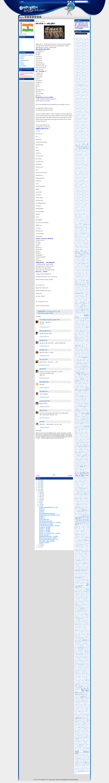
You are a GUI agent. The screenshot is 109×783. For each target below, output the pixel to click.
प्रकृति (78, 478)
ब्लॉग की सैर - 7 (42, 512)
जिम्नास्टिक (79, 383)
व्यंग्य (80, 679)
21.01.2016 (87, 152)
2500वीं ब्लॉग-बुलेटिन (82, 180)
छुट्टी (77, 367)
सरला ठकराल (83, 715)
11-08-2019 (87, 89)
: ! (43, 49)
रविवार (88, 583)
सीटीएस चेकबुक (83, 724)
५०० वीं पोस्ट (86, 211)
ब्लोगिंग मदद (84, 527)
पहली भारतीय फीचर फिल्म (78, 459)
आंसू (75, 257)
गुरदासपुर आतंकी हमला (81, 340)
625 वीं (85, 214)
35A (84, 208)
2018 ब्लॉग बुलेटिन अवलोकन (85, 145)
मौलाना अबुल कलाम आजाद (79, 574)
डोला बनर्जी (82, 409)
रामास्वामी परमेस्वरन (84, 598)
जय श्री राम (87, 377)
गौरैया (83, 353)
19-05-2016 (77, 134)
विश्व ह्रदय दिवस (77, 673)
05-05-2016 (87, 56)
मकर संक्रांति (84, 541)
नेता (75, 446)
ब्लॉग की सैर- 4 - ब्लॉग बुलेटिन (44, 528)
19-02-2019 (80, 132)
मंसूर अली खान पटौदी (78, 541)
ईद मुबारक (78, 276)
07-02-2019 (81, 65)
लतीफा (76, 617)
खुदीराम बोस (76, 330)
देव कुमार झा (22, 56)
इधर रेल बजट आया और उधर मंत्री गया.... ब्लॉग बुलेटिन (49, 525)
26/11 (76, 185)
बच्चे (85, 494)
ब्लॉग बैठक (81, 524)
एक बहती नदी (41, 510)
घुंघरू (79, 354)
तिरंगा (80, 412)
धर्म (78, 435)
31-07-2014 (77, 207)
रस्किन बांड (84, 587)
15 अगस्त (76, 112)
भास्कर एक (82, 537)
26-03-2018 (80, 181)
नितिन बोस (87, 442)
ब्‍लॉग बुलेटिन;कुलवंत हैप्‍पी (82, 521)
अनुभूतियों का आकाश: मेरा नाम (42, 128)
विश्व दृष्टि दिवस (81, 653)
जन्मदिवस (85, 374)
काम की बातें (77, 309)
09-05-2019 (84, 75)
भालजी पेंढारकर (77, 537)
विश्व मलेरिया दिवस (83, 661)
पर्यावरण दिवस (87, 456)
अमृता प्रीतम (80, 243)
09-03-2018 (78, 75)
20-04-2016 (83, 138)
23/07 (80, 165)
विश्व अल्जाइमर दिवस (86, 641)
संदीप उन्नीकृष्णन (80, 705)
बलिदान (81, 498)
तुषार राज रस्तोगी (85, 413)
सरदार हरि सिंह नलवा (86, 714)
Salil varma (80, 771)
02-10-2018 (78, 46)
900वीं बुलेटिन (83, 220)
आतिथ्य (88, 263)
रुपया (88, 611)
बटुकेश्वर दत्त (86, 495)
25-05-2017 (77, 175)
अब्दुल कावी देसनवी (78, 241)
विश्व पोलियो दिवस (85, 657)
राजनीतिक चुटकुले (79, 591)
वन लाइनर (77, 627)
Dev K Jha (42, 359)
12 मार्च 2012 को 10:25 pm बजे (44, 355)
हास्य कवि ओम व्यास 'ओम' (84, 755)
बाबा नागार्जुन (78, 501)
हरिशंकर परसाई (84, 750)
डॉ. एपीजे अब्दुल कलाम (79, 403)
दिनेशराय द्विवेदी (42, 382)
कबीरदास (79, 297)
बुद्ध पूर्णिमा (76, 508)
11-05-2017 (78, 88)
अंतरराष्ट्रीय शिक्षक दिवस (83, 226)
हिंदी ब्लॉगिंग (82, 759)
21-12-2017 (81, 152)
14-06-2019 (83, 108)
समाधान (83, 711)
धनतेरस (76, 433)
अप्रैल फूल (83, 240)
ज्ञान (88, 386)
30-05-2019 (84, 201)
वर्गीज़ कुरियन (85, 628)
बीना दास (86, 507)
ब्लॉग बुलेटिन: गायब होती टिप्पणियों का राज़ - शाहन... (48, 507)
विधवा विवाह (82, 637)
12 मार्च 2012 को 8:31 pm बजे (44, 326)
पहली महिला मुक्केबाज (86, 459)
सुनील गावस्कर (80, 728)
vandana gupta (43, 401)
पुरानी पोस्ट (70, 475)
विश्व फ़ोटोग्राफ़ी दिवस (81, 660)
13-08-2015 (86, 101)
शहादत (82, 683)
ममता (86, 547)
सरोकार (87, 715)
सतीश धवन (77, 708)
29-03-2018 (87, 197)
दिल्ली (83, 420)
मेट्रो (83, 566)
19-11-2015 (81, 135)
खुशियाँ (78, 331)
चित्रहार (84, 360)
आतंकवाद (83, 263)
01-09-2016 (78, 40)
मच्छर (77, 543)
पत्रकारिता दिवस (86, 453)
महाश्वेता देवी (76, 554)
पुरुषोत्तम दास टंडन (79, 468)
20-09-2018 (83, 141)
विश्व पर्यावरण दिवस (79, 654)
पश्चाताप (77, 458)
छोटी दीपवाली (84, 367)
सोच (86, 735)
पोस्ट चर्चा (76, 472)
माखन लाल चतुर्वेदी (83, 557)
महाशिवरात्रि (85, 553)
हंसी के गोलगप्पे (84, 747)
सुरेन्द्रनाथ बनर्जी (83, 731)
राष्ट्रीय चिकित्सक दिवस (81, 601)
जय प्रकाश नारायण (81, 377)
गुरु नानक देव (83, 343)
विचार (79, 634)
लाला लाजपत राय (86, 618)
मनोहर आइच (82, 546)
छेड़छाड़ (80, 367)
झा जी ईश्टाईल (79, 390)
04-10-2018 (87, 53)
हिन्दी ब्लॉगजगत (81, 762)
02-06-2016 (84, 43)
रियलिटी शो (86, 610)
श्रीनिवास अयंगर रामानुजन (78, 701)
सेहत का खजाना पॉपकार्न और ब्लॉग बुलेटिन (47, 513)
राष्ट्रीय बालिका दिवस (84, 604)
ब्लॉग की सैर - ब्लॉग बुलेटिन (44, 534)
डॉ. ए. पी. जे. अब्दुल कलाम (85, 402)
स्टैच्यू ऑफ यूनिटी (82, 740)
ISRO (88, 768)
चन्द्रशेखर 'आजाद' (80, 356)
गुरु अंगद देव (77, 341)
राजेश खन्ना (77, 594)
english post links (84, 766)
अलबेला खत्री (77, 249)
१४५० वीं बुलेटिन (85, 111)
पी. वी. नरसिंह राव (80, 465)
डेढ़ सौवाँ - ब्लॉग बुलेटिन (83, 399)
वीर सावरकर (78, 676)
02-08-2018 (81, 45)
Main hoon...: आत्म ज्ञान (41, 271)
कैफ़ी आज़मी (83, 324)
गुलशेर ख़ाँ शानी (82, 347)
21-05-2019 (84, 151)
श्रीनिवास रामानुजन (86, 701)
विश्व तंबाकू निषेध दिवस (79, 650)
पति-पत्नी (79, 453)
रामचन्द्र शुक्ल (82, 595)
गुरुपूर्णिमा (86, 344)
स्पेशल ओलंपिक (85, 741)
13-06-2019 (80, 101)
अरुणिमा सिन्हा (77, 246)
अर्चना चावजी (87, 246)
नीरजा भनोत (85, 445)
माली (87, 560)
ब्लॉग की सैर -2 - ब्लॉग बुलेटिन (44, 531)
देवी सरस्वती (78, 429)
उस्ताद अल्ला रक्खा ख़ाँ (81, 279)
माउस (87, 556)
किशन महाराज (84, 312)
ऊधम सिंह (82, 280)
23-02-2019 (80, 161)
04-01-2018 (87, 50)
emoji (77, 766)
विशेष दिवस (79, 640)
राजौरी (81, 594)
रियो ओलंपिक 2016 (78, 611)
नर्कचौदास (81, 439)
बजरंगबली (81, 495)
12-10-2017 (81, 96)
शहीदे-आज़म (81, 686)
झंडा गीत (77, 387)
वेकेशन (86, 676)
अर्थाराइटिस (86, 247)
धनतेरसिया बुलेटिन (81, 433)
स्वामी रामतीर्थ (87, 744)
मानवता (83, 559)
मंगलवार (85, 540)
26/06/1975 (81, 184)
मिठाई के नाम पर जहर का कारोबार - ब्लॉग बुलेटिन (48, 538)
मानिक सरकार (83, 560)
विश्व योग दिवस (82, 663)
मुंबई (88, 563)
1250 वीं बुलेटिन (85, 98)
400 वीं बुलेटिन (77, 210)
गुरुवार (76, 346)
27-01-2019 (87, 185)
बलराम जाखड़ (85, 497)
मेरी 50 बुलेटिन (78, 569)
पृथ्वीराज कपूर (81, 469)
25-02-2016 (80, 174)
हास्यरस (85, 756)
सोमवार (86, 737)
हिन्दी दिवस (76, 762)
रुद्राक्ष (85, 611)
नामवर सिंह (77, 442)
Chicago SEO (52, 779)
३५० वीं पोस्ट (80, 208)
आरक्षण (76, 269)
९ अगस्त (77, 220)
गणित (87, 334)
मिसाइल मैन (79, 563)
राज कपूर (85, 588)
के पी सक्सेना (77, 320)
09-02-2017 (81, 73)
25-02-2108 (86, 174)
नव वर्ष (79, 440)
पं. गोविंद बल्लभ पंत (81, 449)
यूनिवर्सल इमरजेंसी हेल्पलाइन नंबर (83, 579)
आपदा (83, 266)
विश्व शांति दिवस (80, 667)
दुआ (84, 423)
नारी (81, 442)
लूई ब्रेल (84, 621)
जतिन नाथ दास (84, 370)
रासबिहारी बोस (82, 608)
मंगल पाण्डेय (80, 540)
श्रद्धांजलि (82, 697)
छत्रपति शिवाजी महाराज (85, 366)
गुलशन (86, 346)
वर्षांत (79, 630)
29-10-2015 (87, 200)
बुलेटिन (47, 313)
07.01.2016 (78, 69)
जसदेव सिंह (83, 380)
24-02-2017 (80, 168)
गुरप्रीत (87, 340)
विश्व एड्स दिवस (78, 643)
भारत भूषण (85, 531)
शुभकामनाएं (77, 694)
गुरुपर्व (82, 344)
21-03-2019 (78, 151)
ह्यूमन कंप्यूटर (78, 765)
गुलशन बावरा (77, 347)
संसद (88, 705)
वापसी (77, 631)
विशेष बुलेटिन (84, 640)
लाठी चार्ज (87, 617)
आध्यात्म (85, 264)
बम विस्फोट (80, 497)
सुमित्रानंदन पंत (77, 731)
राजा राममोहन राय (86, 591)
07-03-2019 (87, 65)
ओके (83, 289)
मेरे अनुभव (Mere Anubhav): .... (45, 97)
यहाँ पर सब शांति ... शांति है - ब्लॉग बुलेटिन (47, 541)
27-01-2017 (81, 185)
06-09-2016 (87, 62)
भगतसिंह (79, 528)
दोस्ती (82, 432)
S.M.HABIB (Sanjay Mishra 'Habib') (48, 319)
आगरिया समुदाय (83, 257)
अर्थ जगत (77, 247)
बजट (78, 495)
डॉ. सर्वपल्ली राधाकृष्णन (82, 406)
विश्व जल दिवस (80, 648)
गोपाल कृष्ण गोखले (77, 350)
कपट (75, 297)
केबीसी (87, 323)
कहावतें (85, 306)
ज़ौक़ (85, 386)
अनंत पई (80, 237)
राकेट (88, 587)
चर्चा (79, 357)
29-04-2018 (78, 198)
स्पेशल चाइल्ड (77, 743)
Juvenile (77, 769)
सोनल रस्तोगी (77, 737)
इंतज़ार (84, 270)
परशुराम (76, 456)
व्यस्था (83, 679)
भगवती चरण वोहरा (84, 528)
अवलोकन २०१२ (86, 251)
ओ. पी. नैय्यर (79, 289)
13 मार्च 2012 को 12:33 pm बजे (44, 406)
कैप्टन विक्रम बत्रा (77, 324)
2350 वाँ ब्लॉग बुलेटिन (79, 167)
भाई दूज (88, 530)
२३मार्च (85, 167)
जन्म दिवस (78, 373)
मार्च (40, 505)
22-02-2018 (80, 155)
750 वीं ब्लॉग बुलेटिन (79, 217)
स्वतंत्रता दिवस (81, 744)
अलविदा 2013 (83, 249)
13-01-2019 (77, 99)
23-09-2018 (86, 164)
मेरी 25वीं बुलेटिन (86, 567)
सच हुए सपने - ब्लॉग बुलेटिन (44, 542)
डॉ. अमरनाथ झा (84, 400)
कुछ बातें (83, 313)
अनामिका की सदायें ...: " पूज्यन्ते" (45, 262)
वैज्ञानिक (76, 677)
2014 (39, 487)
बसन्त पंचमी (76, 500)
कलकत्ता (76, 302)
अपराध (80, 240)
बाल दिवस (77, 504)
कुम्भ (79, 317)
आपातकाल (87, 266)
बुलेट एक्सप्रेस (78, 510)
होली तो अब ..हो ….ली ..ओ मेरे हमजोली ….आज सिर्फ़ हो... (50, 533)
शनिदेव (82, 680)
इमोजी (76, 273)
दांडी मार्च (78, 419)
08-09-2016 (78, 72)
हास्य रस (81, 756)
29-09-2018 (81, 200)
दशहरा (88, 417)
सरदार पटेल (80, 714)
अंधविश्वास (76, 231)
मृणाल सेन (87, 564)
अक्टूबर (40, 495)
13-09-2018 (77, 102)
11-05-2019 (84, 88)
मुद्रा (80, 564)
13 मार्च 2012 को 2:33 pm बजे (44, 417)
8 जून (84, 217)
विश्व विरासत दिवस (80, 666)
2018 (39, 481)
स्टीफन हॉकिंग (77, 740)
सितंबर (40, 496)
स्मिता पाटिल (85, 743)
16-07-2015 (80, 118)
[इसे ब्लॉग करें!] (56, 311)
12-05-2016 (77, 95)
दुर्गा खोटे (88, 423)
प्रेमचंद (77, 484)
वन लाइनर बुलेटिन (83, 627)
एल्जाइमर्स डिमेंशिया (77, 287)
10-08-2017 (78, 82)
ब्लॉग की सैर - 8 (42, 508)
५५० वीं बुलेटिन (83, 213)
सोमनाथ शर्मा (82, 737)
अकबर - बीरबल (81, 231)
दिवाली (82, 422)
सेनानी (86, 734)
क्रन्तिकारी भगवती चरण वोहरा (79, 327)
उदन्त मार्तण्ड (81, 277)
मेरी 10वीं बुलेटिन (80, 567)
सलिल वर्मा (77, 718)
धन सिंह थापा (86, 432)
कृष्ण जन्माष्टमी (85, 318)
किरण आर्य (78, 312)
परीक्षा (79, 456)
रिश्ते (82, 611)
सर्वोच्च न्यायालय (85, 717)
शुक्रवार (80, 692)
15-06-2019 (87, 112)
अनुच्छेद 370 (85, 237)
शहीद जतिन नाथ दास (82, 684)
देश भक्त (86, 429)
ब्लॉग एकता (87, 514)
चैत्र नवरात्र (86, 364)
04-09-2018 (81, 53)
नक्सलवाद (86, 436)
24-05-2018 (86, 168)
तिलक (83, 412)
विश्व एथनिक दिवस (85, 643)
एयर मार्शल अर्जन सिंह (85, 286)
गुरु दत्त (78, 343)
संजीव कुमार (84, 704)
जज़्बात (79, 370)
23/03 (76, 165)
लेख (87, 621)
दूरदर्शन (79, 426)
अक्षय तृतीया (77, 233)
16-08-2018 (86, 118)
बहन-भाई (81, 500)
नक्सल (82, 436)
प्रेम (83, 482)
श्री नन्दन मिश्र (87, 698)
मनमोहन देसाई (86, 544)
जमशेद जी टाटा (81, 376)
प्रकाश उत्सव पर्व (83, 477)
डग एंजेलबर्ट (87, 396)
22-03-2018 (86, 155)
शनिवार (86, 680)
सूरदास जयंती (82, 734)
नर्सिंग (84, 439)
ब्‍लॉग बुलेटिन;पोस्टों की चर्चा (80, 523)
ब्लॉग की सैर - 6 (42, 516)
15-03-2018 (81, 112)
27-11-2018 (87, 188)
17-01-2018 (84, 119)
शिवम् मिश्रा (22, 64)
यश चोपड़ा (80, 576)
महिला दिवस (81, 554)
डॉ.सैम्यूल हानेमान (77, 409)
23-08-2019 (80, 164)
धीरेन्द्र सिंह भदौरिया (43, 330)
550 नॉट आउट (77, 213)
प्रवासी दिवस (77, 481)
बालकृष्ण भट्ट (87, 504)
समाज (79, 711)
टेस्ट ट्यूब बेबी (82, 393)
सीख (79, 724)
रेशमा (78, 614)
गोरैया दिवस (87, 350)
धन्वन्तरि (87, 433)
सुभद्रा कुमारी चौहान (85, 730)
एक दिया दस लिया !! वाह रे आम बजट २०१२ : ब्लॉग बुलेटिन (50, 522)
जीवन (88, 383)
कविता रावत (87, 305)
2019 (39, 480)
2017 (39, 483)
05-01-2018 (84, 55)
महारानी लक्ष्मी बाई (84, 551)
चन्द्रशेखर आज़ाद (86, 356)
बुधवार (80, 508)
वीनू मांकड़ (87, 674)
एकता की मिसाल (79, 283)
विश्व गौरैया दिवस (80, 647)
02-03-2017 (78, 43)
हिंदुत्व (81, 761)
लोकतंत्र (80, 624)
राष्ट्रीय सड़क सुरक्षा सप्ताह (81, 607)
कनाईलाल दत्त (77, 296)
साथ (83, 720)
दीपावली (81, 423)
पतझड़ (76, 453)
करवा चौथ (79, 299)
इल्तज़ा (87, 273)
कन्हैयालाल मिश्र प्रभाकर (84, 296)
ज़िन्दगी (76, 383)
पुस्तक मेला (85, 468)
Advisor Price (58, 779)
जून (40, 501)
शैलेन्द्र (83, 695)
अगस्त (40, 498)
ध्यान (87, 435)
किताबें (88, 310)
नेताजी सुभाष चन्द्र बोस (82, 446)
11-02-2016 (87, 86)
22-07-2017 (83, 157)
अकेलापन (86, 231)
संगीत (81, 704)
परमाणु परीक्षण (85, 455)
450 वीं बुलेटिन (83, 210)
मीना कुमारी (84, 563)
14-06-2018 (77, 108)
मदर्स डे (77, 544)
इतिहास (87, 272)
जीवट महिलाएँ (84, 383)
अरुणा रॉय (80, 244)
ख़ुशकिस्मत (81, 330)
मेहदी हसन (83, 569)
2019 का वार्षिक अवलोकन (84, 148)
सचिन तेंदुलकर (87, 707)
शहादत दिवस (86, 683)
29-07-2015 (84, 198)
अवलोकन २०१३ (80, 253)
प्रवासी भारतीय (82, 481)
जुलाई (40, 499)
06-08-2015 (81, 62)
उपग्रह (85, 277)
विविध (76, 640)
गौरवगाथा (80, 353)
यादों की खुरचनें (78, 577)
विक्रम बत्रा (83, 633)
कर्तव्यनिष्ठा (76, 300)
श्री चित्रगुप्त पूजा (81, 698)
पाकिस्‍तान (84, 462)
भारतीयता (82, 536)
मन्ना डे (77, 547)
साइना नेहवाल (80, 720)
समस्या (76, 711)
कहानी (81, 306)
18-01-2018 (83, 125)
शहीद (76, 684)
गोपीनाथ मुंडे (82, 350)
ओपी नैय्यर (81, 290)
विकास (79, 633)
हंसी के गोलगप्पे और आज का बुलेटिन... (46, 521)
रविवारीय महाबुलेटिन (80, 585)
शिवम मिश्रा (83, 689)
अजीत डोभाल (82, 236)
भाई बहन (77, 531)
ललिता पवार (83, 617)
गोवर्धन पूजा (77, 351)
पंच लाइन (86, 449)
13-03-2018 (83, 99)
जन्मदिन (79, 374)
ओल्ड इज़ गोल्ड (77, 293)
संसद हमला (77, 707)
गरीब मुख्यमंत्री (82, 337)
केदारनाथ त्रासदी (82, 321)
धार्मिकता (81, 435)
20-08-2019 (77, 141)
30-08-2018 (87, 203)
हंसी (80, 747)
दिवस (79, 422)
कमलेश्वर (83, 297)
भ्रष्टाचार (76, 540)
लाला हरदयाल (78, 620)
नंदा (79, 436)
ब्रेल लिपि (79, 514)
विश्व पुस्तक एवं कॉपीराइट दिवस (84, 656)
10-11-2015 (84, 82)
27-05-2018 (84, 187)
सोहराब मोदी (83, 738)
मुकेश (77, 564)
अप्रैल (40, 504)
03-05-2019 (78, 49)
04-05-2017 (78, 52)
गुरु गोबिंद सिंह (87, 341)
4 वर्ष (87, 208)
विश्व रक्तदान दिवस (81, 664)
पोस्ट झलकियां (82, 472)
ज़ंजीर (88, 367)
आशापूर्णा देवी (87, 269)
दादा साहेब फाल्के (83, 419)
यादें (87, 576)
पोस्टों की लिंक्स (79, 475)
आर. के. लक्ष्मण (86, 267)
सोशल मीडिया (77, 738)
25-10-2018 (83, 178)
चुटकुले (77, 363)
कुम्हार (82, 317)
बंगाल (78, 494)
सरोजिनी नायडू (79, 717)
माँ (78, 556)
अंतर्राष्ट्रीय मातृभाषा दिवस (83, 230)
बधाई (75, 497)
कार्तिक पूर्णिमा (83, 310)
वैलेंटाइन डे (80, 677)
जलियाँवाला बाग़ (77, 380)
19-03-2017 (86, 132)
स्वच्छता (76, 744)
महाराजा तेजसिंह (87, 550)
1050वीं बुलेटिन (85, 85)
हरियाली (84, 748)
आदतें (81, 264)
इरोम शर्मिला (79, 273)
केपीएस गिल (83, 323)
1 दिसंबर (79, 79)
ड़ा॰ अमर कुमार (78, 397)
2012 (39, 490)
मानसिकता (78, 560)
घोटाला (83, 354)
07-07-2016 (84, 66)
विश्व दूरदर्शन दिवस (80, 651)
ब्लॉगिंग (80, 527)
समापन (87, 711)
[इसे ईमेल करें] (54, 311)
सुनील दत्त (85, 728)
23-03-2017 (86, 161)
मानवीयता (87, 559)
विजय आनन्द (83, 634)
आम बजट (77, 267)
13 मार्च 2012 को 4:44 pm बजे (44, 427)
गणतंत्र (84, 333)
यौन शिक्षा (83, 580)
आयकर (81, 267)
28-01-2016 (78, 190)
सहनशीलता (83, 718)
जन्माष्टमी (76, 376)
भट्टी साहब (76, 530)
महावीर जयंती (80, 553)
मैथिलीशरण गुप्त (84, 570)
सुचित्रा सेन (83, 727)
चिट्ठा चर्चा (79, 360)
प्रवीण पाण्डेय (42, 391)
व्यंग (77, 679)
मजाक (80, 543)
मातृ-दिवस (79, 559)
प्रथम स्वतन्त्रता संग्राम (84, 478)
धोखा (84, 435)
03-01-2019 (84, 46)
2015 (39, 486)
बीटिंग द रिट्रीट (77, 507)
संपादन (85, 705)
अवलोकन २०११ (78, 251)
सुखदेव (79, 727)
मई (39, 502)
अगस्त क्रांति (83, 233)
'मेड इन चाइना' (81, 39)
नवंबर (40, 493)
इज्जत (83, 272)
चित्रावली (87, 360)
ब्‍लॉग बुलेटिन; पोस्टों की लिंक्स (82, 520)
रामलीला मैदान (78, 598)
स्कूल (87, 738)
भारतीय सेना (77, 534)
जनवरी (40, 545)
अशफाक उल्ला (85, 256)
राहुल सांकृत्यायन (80, 610)
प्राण (87, 481)
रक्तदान (87, 580)
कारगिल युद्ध (83, 309)
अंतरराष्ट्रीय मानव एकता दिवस (82, 223)
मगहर (88, 541)
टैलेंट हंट (86, 393)
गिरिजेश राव (77, 338)
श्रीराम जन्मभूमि (78, 702)
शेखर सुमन (83, 694)
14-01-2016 (77, 105)
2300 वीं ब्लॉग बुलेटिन (85, 165)
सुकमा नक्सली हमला (85, 725)
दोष (79, 432)
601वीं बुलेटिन (80, 214)
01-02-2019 (87, 39)
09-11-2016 (84, 78)
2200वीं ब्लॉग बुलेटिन (82, 158)
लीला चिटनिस (80, 621)
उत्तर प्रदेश (86, 276)
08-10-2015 (84, 72)
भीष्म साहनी (87, 537)
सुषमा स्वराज (77, 734)
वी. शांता (84, 674)
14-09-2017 (86, 109)
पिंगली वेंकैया (77, 463)
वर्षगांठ (76, 630)
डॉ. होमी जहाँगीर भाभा (84, 407)
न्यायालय (76, 449)
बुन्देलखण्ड (84, 508)
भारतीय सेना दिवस (83, 534)
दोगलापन (76, 432)
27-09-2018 (81, 188)
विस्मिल (80, 674)
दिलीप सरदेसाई (79, 420)
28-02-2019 (84, 190)
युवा (83, 577)
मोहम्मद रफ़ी (81, 573)
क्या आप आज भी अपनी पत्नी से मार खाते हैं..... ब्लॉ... (49, 539)
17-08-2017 (78, 122)
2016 (39, 484)
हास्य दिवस (76, 756)
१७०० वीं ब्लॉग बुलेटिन (82, 124)
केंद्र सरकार (82, 320)
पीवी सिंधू (85, 465)
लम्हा (79, 617)
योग (75, 580)
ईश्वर (82, 276)
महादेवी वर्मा (81, 550)
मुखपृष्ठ (22, 1)
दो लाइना (86, 430)
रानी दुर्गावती (85, 594)
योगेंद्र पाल (79, 580)
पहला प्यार (86, 458)
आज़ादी (79, 263)
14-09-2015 (80, 109)
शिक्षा (79, 689)
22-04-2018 (77, 157)
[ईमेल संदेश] (53, 311)
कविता (82, 305)
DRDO (88, 765)
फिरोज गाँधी (79, 491)
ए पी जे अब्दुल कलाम (81, 282)
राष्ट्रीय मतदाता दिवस (79, 605)
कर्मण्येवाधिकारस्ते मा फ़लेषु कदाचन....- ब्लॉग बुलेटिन (48, 536)
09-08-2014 (81, 76)
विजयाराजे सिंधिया (77, 637)
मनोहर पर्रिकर (87, 546)
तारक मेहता (86, 410)
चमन (76, 357)
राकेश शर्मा (77, 588)
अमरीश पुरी (84, 241)
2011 (39, 547)
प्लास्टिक (86, 487)
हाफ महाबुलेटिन (77, 755)
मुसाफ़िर (84, 564)
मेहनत (87, 569)
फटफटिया (76, 488)
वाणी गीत (21, 62)
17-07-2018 (87, 121)
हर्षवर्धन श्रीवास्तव (23, 65)
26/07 (86, 184)
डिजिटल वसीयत (84, 397)
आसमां (77, 270)
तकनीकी (86, 409)
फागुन (85, 490)
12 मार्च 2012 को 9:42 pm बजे (44, 336)
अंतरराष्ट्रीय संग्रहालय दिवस (79, 227)
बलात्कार (76, 498)
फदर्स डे (88, 488)
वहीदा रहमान (83, 630)
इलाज (83, 273)
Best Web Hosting (65, 779)
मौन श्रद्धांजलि (86, 573)
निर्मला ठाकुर (76, 445)
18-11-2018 (81, 129)
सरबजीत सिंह (78, 715)
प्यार (75, 477)
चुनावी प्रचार (77, 364)
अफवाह (88, 240)
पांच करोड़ (80, 462)
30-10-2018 (78, 204)
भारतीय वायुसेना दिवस (84, 533)
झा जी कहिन (85, 390)
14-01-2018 (83, 105)
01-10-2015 (84, 40)
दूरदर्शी (82, 426)
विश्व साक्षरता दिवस (86, 667)
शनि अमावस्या (78, 680)
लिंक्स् (76, 621)
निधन (77, 443)
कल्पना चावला (82, 302)
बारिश (78, 503)
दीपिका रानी (41, 410)
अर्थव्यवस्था (81, 247)
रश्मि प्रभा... (22, 58)
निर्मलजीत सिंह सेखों (85, 443)
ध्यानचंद (76, 436)
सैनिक (79, 735)
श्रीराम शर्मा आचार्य (84, 702)
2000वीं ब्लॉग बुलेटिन (81, 142)
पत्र (82, 453)
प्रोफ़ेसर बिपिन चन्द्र (81, 487)
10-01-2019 (84, 79)
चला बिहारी (83, 357)
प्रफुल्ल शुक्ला (85, 480)
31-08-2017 (83, 207)
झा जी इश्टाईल (86, 389)
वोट (75, 679)
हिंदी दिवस (84, 758)
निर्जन (80, 443)
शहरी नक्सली (78, 683)
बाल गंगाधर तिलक (82, 503)
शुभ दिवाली (86, 692)
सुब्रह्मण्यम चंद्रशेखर (78, 730)
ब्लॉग (83, 514)
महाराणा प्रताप (78, 551)
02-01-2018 (81, 42)
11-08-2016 (81, 89)
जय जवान (76, 377)
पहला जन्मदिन (82, 458)
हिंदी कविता (79, 758)
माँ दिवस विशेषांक (82, 556)
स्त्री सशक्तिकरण (78, 741)
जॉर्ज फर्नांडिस (77, 386)
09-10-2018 (78, 78)
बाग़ (84, 500)
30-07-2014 (81, 203)
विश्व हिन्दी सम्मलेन (83, 670)
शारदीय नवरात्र (87, 686)
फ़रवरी (40, 544)
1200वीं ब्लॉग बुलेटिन (78, 98)
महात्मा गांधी (77, 550)
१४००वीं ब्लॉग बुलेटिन (78, 111)
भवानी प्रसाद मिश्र (82, 530)
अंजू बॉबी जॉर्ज (80, 221)
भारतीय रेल (76, 533)
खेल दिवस (82, 331)
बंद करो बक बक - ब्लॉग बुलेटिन (44, 527)
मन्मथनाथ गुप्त (82, 547)
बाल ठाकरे (87, 503)
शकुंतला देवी (87, 679)
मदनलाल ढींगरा (87, 543)
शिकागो (84, 687)
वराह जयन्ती (80, 628)
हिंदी (88, 756)
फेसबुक (88, 491)
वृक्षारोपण (83, 676)
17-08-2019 (84, 122)
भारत (81, 531)
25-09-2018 (86, 177)
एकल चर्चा (84, 283)
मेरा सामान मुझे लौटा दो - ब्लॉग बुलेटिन (46, 524)
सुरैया (88, 731)
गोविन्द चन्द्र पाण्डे (83, 351)
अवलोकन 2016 (78, 256)
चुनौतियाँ (81, 364)
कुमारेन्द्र (86, 315)
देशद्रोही (76, 430)
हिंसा (84, 761)
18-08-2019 (83, 128)
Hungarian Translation (73, 779)
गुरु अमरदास (81, 341)
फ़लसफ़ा (77, 490)
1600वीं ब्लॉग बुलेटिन (78, 119)
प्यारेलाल (78, 477)
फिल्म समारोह (83, 491)
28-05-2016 (87, 191)
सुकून (76, 727)
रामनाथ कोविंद (81, 597)
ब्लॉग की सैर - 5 (42, 518)
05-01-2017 (78, 55)
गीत (81, 338)
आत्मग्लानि (77, 264)
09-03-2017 (87, 73)
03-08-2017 (84, 49)
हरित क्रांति (79, 748)
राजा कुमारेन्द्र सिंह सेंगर (24, 60)
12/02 (86, 96)
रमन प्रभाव (76, 583)
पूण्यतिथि (76, 469)
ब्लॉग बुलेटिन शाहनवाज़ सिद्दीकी (85, 518)
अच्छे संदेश (83, 234)
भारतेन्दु (87, 536)
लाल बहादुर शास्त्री (79, 618)
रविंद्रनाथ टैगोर (82, 583)
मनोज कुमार (41, 350)
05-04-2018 (81, 56)
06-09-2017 (78, 63)
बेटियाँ (79, 511)
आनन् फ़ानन (79, 266)
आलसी (83, 269)
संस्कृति (82, 707)
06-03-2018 (87, 59)
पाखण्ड (88, 462)
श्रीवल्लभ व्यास (77, 704)
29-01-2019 (81, 197)
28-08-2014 (81, 194)
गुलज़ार (82, 346)
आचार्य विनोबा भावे (82, 259)
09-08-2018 (87, 76)
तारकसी (76, 412)
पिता (86, 463)
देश (82, 429)
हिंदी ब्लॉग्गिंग (87, 759)
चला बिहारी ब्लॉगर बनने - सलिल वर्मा (26, 55)
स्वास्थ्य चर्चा (76, 747)
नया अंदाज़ (76, 439)
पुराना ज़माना (87, 466)
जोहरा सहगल (82, 386)
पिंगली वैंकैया (82, 463)
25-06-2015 (83, 175)
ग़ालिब (86, 337)
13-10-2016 (83, 102)
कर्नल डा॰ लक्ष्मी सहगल (83, 300)
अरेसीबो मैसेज (82, 246)
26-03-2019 (86, 181)
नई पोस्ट (38, 475)
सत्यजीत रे (82, 708)
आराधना (79, 269)
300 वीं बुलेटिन (84, 204)
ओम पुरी (78, 292)
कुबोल (80, 315)
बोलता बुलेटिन (80, 513)
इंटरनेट (80, 270)
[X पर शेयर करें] (57, 311)
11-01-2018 (81, 86)
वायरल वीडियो (81, 631)
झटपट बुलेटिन (82, 387)
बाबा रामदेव (82, 501)
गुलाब (87, 347)
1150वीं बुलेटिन (77, 92)
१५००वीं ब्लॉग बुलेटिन (82, 115)
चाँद (88, 357)
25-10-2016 (77, 178)
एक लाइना (87, 282)
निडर (84, 442)
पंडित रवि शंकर (85, 452)
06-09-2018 (84, 63)
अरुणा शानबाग (86, 244)
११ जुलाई (76, 86)
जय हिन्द (77, 379)
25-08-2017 (80, 177)
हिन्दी (87, 761)
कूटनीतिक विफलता (78, 318)
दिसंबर (40, 492)
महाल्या (76, 553)
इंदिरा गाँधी (87, 270)
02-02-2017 (87, 42)
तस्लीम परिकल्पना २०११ (79, 410)
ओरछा (87, 292)
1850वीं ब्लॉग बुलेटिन (82, 131)
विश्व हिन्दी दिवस (77, 670)
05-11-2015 (81, 59)
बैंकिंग (82, 511)
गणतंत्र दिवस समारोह (82, 334)
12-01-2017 (83, 92)
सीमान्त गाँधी (79, 725)
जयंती (81, 379)
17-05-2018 (81, 121)
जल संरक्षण (86, 379)
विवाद (80, 638)
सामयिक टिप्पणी (82, 721)
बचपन (82, 494)
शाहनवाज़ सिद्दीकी (79, 687)
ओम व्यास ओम (83, 292)
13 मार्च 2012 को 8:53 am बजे (44, 387)
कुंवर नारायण (79, 313)
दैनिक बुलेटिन (81, 430)
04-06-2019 (84, 52)
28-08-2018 (87, 194)
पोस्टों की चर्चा (42, 313)
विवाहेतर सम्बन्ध (85, 638)
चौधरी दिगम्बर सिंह (77, 366)
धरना (75, 435)
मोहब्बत (77, 573)
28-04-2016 (81, 191)
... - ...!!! (41, 71)
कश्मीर (77, 306)
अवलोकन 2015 (83, 254)
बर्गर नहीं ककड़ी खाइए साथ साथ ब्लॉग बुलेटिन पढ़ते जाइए (49, 515)
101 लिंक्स (80, 85)
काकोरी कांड (81, 307)
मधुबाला (81, 544)
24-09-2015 (81, 171)
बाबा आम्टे (87, 500)
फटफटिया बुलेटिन (82, 488)
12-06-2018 (83, 95)
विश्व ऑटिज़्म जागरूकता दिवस (79, 644)
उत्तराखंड (76, 277)
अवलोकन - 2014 (83, 250)
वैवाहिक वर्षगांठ (86, 677)
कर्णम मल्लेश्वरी (85, 299)
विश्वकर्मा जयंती (83, 673)
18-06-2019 (77, 128)
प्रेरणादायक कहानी (83, 484)
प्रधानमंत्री (80, 480)
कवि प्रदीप (84, 303)
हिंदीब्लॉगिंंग (77, 761)
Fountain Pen (83, 768)
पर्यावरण (82, 456)
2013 (39, 489)
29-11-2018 (78, 201)
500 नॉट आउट (80, 211)
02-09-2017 (87, 45)
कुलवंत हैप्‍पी (87, 317)
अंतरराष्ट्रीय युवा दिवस (78, 224)
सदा (40, 421)
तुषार (79, 413)
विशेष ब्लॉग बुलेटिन (78, 641)
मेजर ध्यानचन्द (78, 566)
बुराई (88, 508)
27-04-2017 (78, 187)
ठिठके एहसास (81, 396)
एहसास (83, 287)
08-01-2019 (84, 69)
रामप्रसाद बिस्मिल (86, 597)
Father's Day (77, 768)
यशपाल (84, 576)
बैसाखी (86, 511)
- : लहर (44, 238)
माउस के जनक (77, 557)
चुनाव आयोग (85, 363)
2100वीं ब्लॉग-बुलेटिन (79, 154)
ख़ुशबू (84, 330)
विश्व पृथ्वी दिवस (78, 657)
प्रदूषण (76, 480)
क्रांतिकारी (87, 327)
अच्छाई (80, 234)
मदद (82, 543)
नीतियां (81, 445)
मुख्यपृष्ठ (53, 474)
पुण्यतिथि (81, 466)
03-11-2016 (81, 50)
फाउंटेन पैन (81, 490)
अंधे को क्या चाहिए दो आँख (44, 519)
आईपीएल (79, 257)
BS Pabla (83, 765)
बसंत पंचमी (85, 498)
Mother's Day (82, 769)
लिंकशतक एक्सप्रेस (84, 620)
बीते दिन (83, 507)
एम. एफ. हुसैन (78, 286)
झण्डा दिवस (80, 389)
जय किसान (86, 376)
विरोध (77, 638)
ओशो (83, 293)
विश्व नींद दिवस (87, 653)
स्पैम (81, 743)
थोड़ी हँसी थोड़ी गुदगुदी (84, 416)
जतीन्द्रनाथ (77, 371)
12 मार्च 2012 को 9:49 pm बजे (44, 345)
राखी (81, 588)
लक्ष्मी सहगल (87, 614)
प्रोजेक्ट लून (83, 485)
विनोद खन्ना (87, 637)
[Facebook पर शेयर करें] (59, 311)
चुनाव (81, 363)
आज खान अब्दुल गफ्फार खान (82, 260)
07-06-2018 (78, 66)
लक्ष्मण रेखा (81, 614)
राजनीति (87, 590)
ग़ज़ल (79, 333)
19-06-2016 (83, 134)
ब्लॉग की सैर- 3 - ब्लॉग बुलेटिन (44, 530)
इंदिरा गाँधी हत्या (78, 272)
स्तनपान (88, 740)
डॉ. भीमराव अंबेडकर (86, 403)
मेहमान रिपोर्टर (77, 570)
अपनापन (76, 240)
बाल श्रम (82, 504)
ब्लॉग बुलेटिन (30, 8)
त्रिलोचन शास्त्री (77, 416)
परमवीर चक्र (78, 455)
